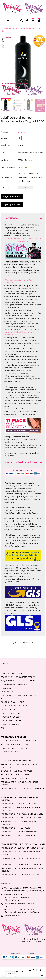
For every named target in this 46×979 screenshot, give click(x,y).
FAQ (3, 728)
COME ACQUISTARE (10, 724)
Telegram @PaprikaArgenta (16, 497)
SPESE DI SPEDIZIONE (11, 688)
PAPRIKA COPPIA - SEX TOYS (14, 778)
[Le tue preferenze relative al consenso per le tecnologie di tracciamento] (42, 975)
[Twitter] (30, 970)
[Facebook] (33, 970)
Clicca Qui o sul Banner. (14, 546)
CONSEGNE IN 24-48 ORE (12, 702)
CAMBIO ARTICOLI (9, 709)
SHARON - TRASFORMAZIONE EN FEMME (19, 748)
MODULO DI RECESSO (11, 717)
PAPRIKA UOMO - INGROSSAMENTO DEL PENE (22, 814)
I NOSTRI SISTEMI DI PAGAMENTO (16, 684)
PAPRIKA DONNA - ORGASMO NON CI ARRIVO (21, 865)
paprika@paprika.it (12, 916)
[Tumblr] (40, 970)
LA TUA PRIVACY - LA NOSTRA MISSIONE (19, 741)
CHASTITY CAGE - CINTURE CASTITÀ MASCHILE (22, 788)
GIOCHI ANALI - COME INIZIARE (15, 775)
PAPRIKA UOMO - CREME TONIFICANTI (18, 835)
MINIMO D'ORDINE (9, 692)
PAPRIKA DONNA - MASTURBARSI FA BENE (20, 875)
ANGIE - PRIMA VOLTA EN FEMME (16, 744)
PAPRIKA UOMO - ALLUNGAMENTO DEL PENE (21, 818)
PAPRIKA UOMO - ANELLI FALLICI (16, 828)
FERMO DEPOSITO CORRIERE (14, 706)
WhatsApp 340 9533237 (23, 494)
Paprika (21, 145)
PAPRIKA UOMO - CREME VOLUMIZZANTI (19, 832)
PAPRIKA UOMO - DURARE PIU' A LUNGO (19, 804)
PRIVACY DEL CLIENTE (11, 721)
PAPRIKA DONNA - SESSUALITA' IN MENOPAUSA (22, 848)
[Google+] (37, 970)
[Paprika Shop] (23, 8)
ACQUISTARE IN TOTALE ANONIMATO (18, 681)
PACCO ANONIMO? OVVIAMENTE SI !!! (18, 677)
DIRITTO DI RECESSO (10, 713)
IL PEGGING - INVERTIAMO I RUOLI (16, 771)
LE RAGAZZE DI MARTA (11, 752)
